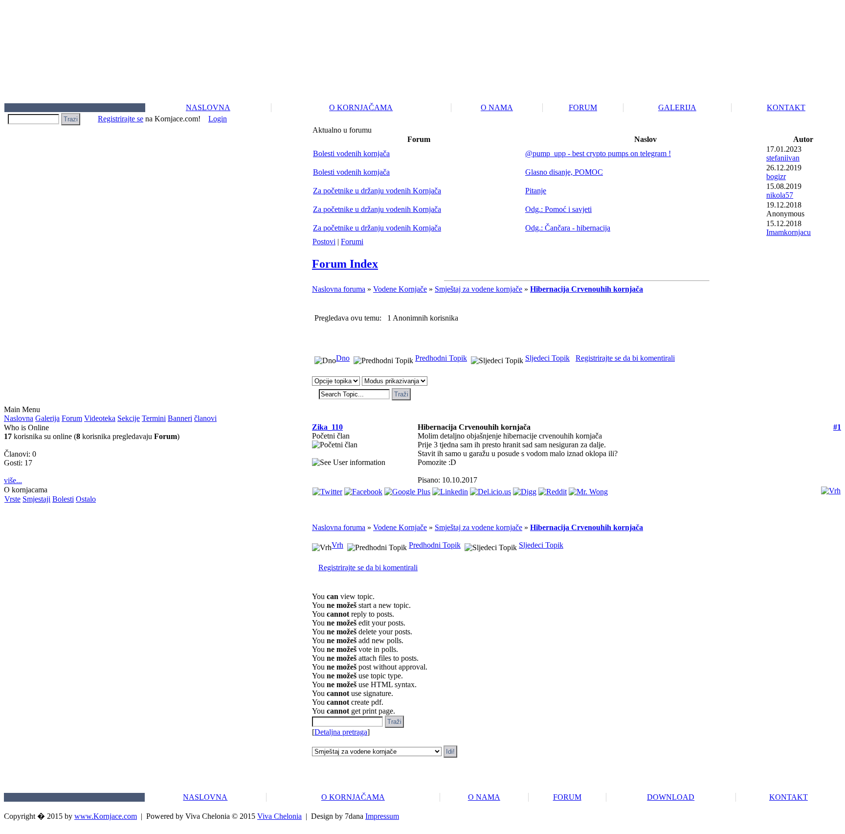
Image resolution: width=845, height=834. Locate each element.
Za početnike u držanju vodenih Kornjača (377, 190)
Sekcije (128, 418)
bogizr (776, 176)
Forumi (352, 241)
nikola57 (779, 195)
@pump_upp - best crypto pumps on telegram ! (598, 153)
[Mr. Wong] (588, 489)
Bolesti (63, 499)
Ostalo (86, 499)
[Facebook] (363, 489)
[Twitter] (327, 489)
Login (217, 119)
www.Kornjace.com (105, 816)
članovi (205, 418)
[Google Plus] (407, 489)
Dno (343, 358)
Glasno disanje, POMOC (564, 172)
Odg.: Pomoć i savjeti (558, 209)
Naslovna (18, 418)
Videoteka (99, 418)
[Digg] (524, 489)
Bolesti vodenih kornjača (351, 153)
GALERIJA (677, 107)
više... (13, 480)
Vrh (337, 545)
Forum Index (345, 263)
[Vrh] (831, 488)
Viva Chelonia (279, 816)
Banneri (180, 418)
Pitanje (535, 190)
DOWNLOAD (670, 797)
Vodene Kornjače (400, 289)
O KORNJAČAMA (361, 107)
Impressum (382, 816)
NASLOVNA (208, 107)
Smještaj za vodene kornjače (478, 289)
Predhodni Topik (441, 358)
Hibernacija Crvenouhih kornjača (586, 289)
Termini (154, 418)
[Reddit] (552, 489)
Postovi (323, 241)
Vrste (12, 499)
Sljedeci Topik (547, 358)
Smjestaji (36, 499)
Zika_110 (327, 427)
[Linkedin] (450, 489)
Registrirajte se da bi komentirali (625, 358)
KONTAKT (786, 107)
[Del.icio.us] (490, 489)
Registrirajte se (120, 119)
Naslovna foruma (338, 289)
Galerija (47, 418)
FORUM (583, 107)
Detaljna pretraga (340, 732)
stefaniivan (783, 158)
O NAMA (497, 107)
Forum (72, 418)
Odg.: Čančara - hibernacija (567, 228)
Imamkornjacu (788, 232)
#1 (837, 427)
